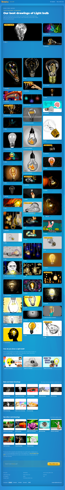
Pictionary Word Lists (27, 477)
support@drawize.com (57, 482)
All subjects (52, 1)
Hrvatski (20, 482)
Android (45, 474)
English (10, 482)
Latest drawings (6, 474)
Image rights (6, 477)
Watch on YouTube (8, 368)
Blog (24, 476)
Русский (25, 482)
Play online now (60, 1)
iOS (44, 476)
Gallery (8, 8)
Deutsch (15, 482)
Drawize (5, 8)
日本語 (29, 482)
